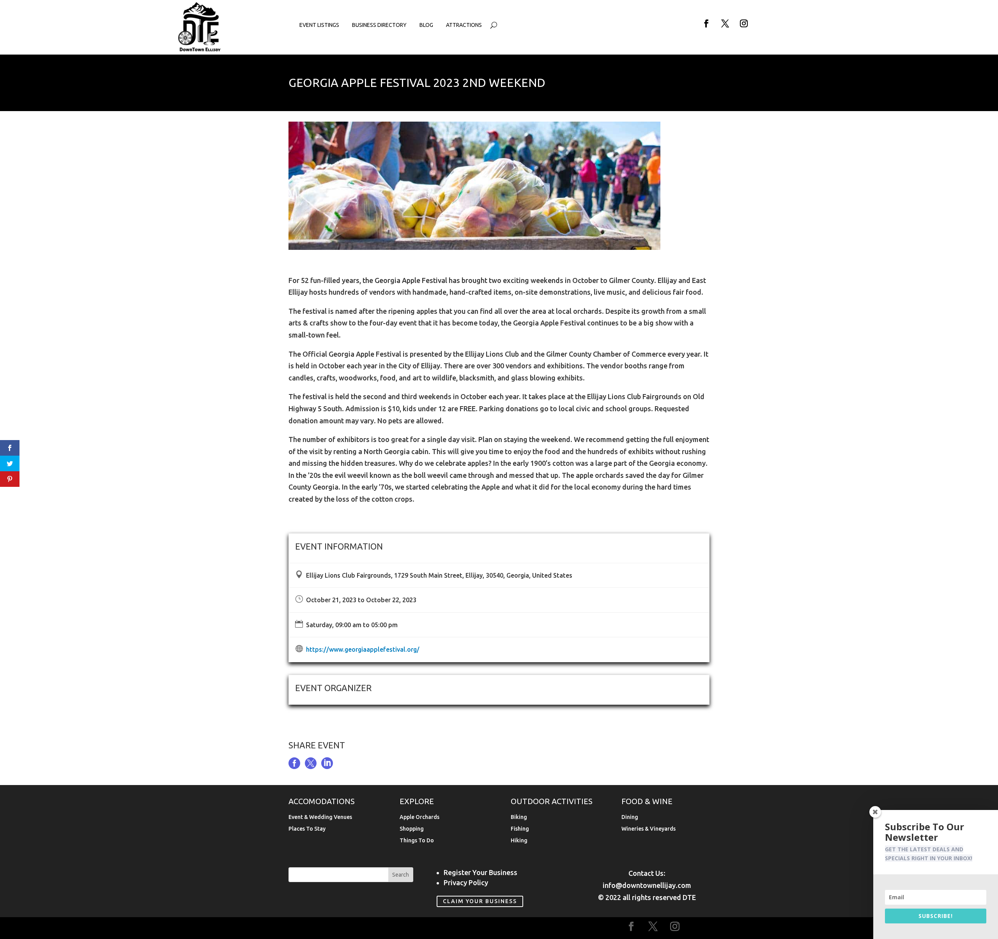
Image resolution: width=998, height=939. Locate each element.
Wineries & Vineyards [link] (648, 829)
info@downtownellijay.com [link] (647, 885)
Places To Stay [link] (307, 829)
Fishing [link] (520, 829)
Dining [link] (629, 817)
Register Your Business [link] (480, 872)
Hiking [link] (519, 841)
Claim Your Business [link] (480, 901)
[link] (199, 50)
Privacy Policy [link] (466, 882)
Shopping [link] (412, 829)
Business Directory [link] (379, 25)
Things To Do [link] (417, 841)
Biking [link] (519, 817)
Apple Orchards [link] (419, 817)
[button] (706, 23)
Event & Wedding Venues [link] (320, 817)
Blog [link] (426, 25)
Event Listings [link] (319, 25)
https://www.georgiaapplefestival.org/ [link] (362, 649)
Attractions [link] (464, 25)
